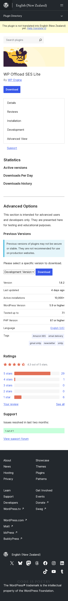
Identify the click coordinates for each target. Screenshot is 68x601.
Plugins (40, 472)
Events (40, 496)
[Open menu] (62, 5)
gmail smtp (35, 343)
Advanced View (17, 138)
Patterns (41, 479)
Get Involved (44, 490)
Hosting (8, 472)
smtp (60, 343)
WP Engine (15, 80)
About (7, 460)
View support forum (16, 438)
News (7, 466)
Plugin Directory (12, 15)
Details (11, 103)
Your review (10, 404)
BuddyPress (12, 538)
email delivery (55, 336)
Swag (41, 509)
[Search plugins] (40, 39)
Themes (41, 466)
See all (60, 404)
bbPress (10, 532)
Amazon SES (39, 336)
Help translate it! (36, 28)
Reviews (12, 111)
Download (12, 89)
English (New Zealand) (26, 554)
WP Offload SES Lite (21, 74)
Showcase (42, 460)
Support (12, 148)
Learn (7, 490)
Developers (10, 502)
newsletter (49, 343)
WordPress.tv (13, 509)
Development (15, 129)
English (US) (58, 328)
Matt (8, 526)
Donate (42, 502)
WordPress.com (15, 520)
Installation (14, 121)
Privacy (8, 479)
